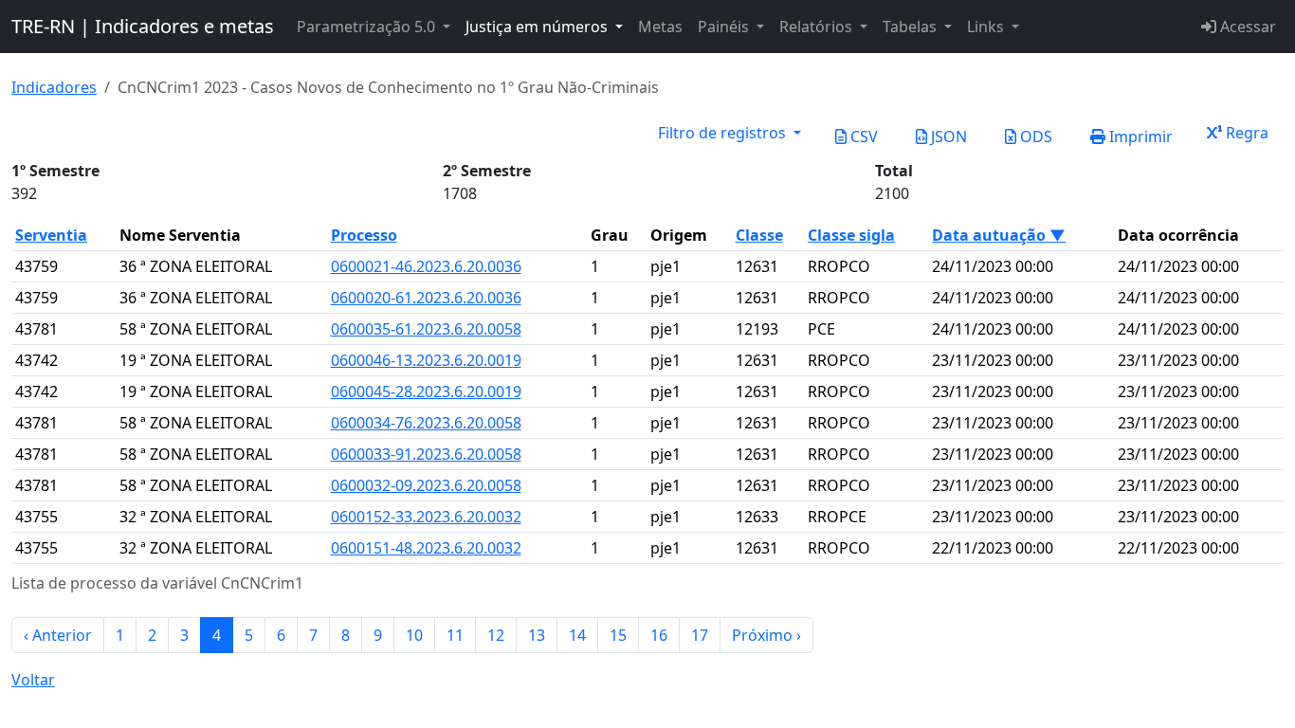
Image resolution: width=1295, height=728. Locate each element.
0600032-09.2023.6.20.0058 (426, 485)
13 (536, 635)
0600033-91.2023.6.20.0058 (426, 454)
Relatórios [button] (817, 26)
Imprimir (1139, 136)
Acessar (1246, 26)
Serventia (51, 235)
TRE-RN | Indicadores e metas (142, 26)
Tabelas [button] (911, 26)
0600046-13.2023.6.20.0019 (426, 360)
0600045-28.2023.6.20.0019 (426, 391)
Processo (364, 235)
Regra (1245, 132)
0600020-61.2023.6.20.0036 (426, 297)
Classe (759, 235)
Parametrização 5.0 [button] (368, 26)
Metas (660, 26)
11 (455, 635)
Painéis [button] (725, 26)
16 (658, 635)
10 (414, 635)
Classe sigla (851, 235)
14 (577, 635)
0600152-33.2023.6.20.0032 (426, 516)
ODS (1034, 136)
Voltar (33, 679)
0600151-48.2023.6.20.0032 (426, 547)
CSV (862, 136)
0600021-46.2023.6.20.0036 (426, 266)
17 (699, 635)
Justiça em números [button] (538, 26)
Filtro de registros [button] (724, 132)
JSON (947, 136)
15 (618, 635)
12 (495, 635)
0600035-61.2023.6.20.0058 (426, 328)
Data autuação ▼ (999, 235)
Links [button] (987, 26)
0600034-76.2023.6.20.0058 (426, 422)
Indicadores (54, 87)
